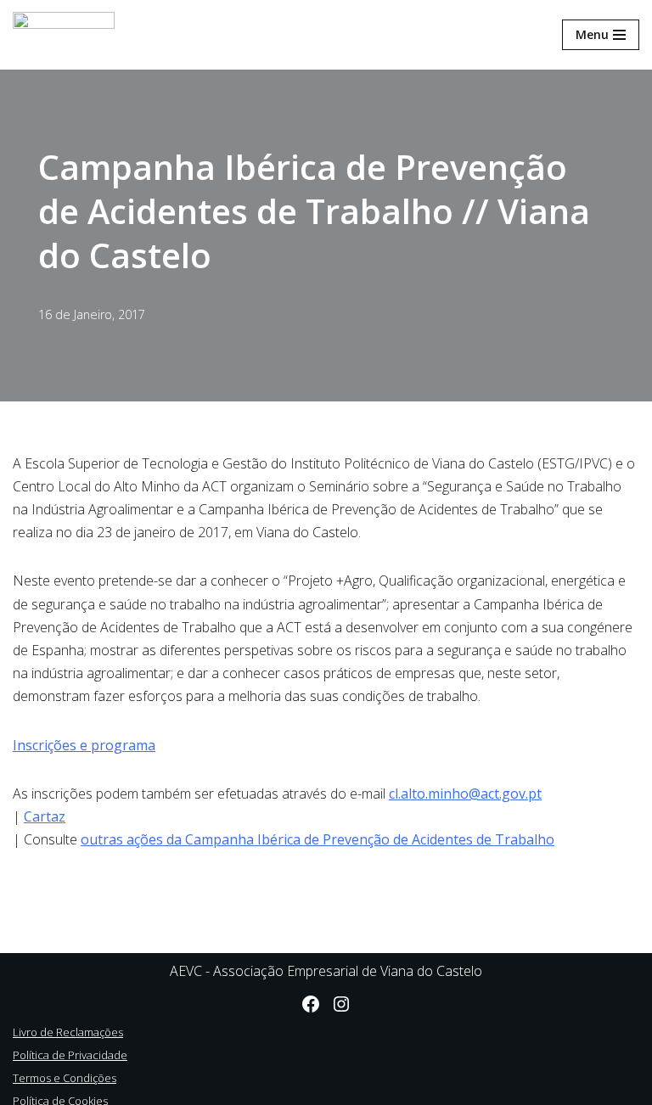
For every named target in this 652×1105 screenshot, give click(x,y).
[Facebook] (311, 1004)
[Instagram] (341, 1004)
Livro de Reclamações (68, 1032)
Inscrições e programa (84, 745)
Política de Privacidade (70, 1055)
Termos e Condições (64, 1077)
